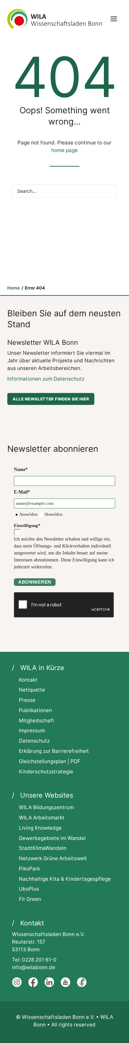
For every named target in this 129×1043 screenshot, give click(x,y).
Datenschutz (34, 741)
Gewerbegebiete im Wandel (52, 838)
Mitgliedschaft (36, 720)
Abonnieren (34, 582)
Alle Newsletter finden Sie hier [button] (51, 398)
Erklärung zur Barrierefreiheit (54, 751)
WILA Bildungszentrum (46, 807)
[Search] (64, 190)
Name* (21, 469)
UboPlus (29, 889)
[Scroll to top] (114, 1027)
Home (13, 287)
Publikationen (35, 710)
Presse (27, 700)
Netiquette (32, 690)
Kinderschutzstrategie (46, 771)
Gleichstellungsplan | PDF (49, 761)
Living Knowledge (40, 828)
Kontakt (28, 680)
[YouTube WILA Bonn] (65, 985)
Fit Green (30, 899)
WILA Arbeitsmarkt (41, 817)
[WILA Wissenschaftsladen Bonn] (54, 19)
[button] (114, 19)
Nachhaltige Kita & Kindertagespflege (65, 879)
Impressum (32, 730)
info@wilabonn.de (33, 967)
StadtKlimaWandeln (42, 848)
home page (64, 150)
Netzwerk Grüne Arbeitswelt (53, 858)
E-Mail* (22, 492)
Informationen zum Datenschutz (45, 379)
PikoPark (29, 868)
